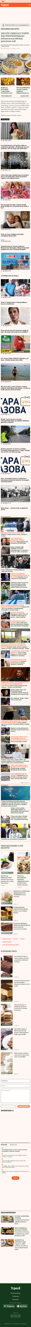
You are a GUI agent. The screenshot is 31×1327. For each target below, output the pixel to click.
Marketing (15, 1296)
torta (22, 939)
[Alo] (2, 1)
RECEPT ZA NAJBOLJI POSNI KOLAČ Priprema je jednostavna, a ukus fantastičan (7, 879)
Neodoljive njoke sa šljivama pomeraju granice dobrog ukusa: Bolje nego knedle (21, 1031)
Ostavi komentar (24, 1106)
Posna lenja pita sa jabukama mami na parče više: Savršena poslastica (20, 1007)
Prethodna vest (6, 96)
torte (27, 103)
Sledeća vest (24, 96)
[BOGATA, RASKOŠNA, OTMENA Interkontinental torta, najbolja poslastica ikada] (7, 1219)
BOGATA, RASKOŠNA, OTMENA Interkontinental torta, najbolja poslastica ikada (22, 1220)
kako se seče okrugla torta (11, 944)
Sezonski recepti (10, 28)
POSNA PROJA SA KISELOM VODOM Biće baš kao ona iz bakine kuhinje (20, 910)
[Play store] (9, 1306)
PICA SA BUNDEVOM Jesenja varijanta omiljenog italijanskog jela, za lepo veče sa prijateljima (23, 90)
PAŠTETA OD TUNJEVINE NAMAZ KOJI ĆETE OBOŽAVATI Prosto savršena (21, 894)
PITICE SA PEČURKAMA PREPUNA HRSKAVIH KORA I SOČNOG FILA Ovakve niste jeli (23, 880)
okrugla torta (7, 942)
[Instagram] (15, 1316)
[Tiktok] (19, 1316)
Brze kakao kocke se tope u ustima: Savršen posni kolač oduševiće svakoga (21, 959)
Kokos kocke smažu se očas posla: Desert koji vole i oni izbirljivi (21, 1055)
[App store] (22, 1306)
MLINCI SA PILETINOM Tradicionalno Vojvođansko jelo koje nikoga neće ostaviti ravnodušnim (7, 90)
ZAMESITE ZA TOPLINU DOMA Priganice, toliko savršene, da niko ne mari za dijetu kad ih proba (21, 1244)
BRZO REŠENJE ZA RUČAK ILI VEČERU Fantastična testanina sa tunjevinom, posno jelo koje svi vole (22, 1232)
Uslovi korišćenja (15, 1293)
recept (16, 939)
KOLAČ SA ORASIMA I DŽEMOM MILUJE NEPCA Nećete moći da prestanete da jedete (21, 926)
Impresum (15, 1299)
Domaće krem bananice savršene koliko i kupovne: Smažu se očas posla (22, 983)
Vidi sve (15, 1178)
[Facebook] (12, 1316)
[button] (1, 51)
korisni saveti (7, 939)
